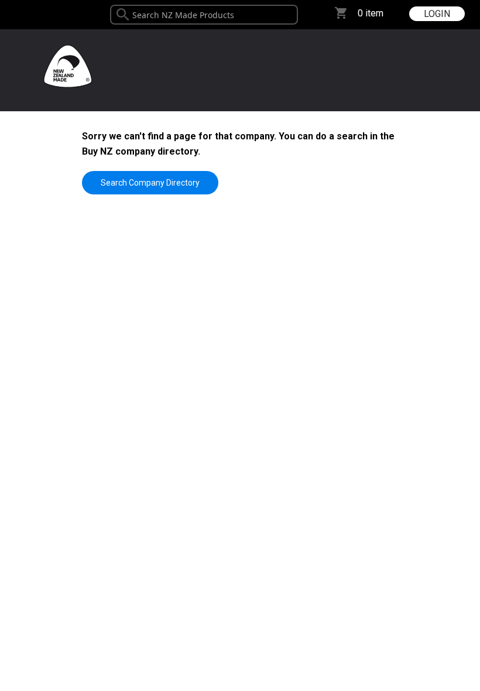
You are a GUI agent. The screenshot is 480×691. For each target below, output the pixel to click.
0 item (370, 13)
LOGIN (437, 13)
